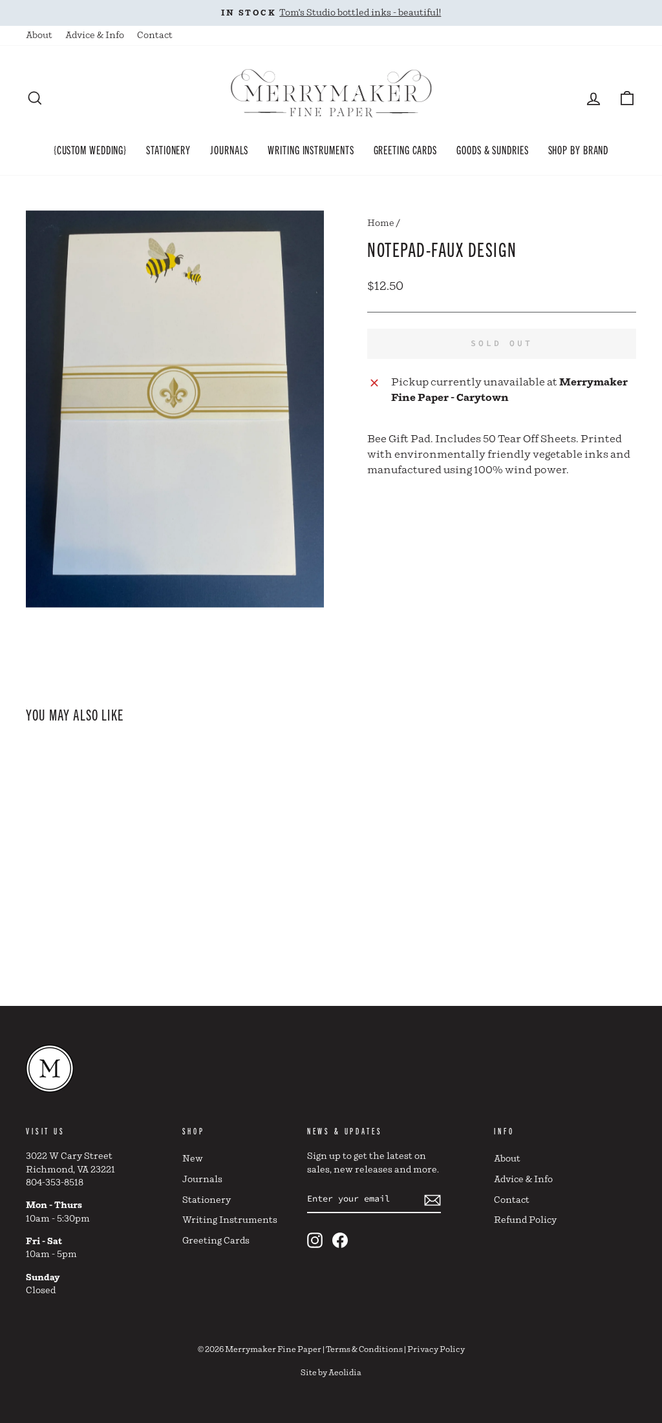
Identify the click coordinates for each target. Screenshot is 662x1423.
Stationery (168, 149)
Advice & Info (94, 35)
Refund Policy (525, 1220)
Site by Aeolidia (331, 1372)
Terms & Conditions (364, 1349)
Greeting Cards (406, 149)
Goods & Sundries (492, 149)
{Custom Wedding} (90, 149)
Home (380, 223)
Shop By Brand (578, 149)
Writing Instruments (311, 149)
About (39, 35)
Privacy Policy (436, 1349)
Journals (229, 149)
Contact (155, 35)
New (192, 1159)
